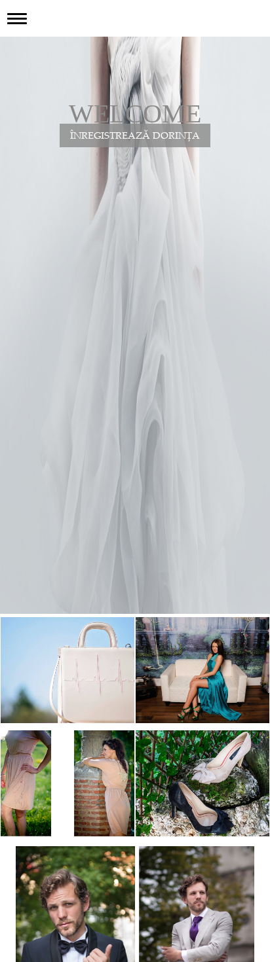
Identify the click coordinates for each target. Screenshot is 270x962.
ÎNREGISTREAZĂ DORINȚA (135, 136)
